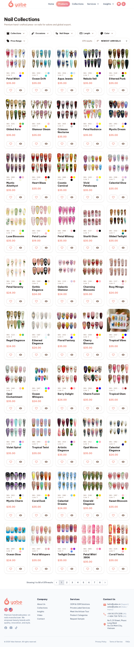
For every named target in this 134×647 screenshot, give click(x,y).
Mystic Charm (14, 501)
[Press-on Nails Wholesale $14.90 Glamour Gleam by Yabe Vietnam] (41, 109)
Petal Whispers (41, 554)
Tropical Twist (40, 447)
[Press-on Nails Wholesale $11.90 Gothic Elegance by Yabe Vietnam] (41, 266)
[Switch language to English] (11, 610)
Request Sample (77, 619)
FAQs (128, 642)
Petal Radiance (92, 129)
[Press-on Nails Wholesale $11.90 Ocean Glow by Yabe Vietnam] (15, 534)
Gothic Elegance (37, 288)
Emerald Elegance (88, 502)
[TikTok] (16, 628)
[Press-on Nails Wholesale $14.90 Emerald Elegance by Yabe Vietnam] (92, 480)
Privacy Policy (100, 642)
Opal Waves (90, 447)
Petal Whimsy (66, 236)
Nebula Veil (90, 78)
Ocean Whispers (37, 395)
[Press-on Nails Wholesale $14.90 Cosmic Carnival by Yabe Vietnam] (67, 162)
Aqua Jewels (65, 78)
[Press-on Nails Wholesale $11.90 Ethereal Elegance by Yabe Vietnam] (41, 320)
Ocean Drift (39, 78)
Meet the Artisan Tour (79, 611)
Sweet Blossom (118, 501)
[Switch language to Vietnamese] (6, 610)
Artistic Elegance (63, 449)
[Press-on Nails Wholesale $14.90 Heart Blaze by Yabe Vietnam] (41, 162)
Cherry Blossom (88, 342)
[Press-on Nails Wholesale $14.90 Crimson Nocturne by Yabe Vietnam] (67, 109)
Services (93, 3)
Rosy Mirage (116, 286)
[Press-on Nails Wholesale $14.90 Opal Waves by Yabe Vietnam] (92, 427)
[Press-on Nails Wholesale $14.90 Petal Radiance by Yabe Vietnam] (92, 109)
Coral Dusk (38, 501)
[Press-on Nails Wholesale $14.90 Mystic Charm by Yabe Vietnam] (15, 480)
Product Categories (79, 615)
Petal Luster (39, 236)
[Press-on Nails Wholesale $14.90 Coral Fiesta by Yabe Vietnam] (118, 534)
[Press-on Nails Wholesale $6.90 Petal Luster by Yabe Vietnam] (41, 216)
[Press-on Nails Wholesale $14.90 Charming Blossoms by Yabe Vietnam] (92, 266)
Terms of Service (116, 642)
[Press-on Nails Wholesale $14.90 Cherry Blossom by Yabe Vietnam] (92, 320)
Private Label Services (80, 608)
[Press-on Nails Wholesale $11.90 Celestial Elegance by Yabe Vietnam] (118, 427)
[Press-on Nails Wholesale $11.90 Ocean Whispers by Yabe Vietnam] (41, 373)
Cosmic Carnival (63, 184)
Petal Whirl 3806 (89, 556)
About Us (41, 604)
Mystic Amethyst (12, 184)
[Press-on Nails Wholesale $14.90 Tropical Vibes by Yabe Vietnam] (118, 320)
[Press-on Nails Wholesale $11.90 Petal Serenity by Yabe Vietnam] (15, 266)
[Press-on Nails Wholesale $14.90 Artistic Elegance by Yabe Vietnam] (67, 427)
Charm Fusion (91, 394)
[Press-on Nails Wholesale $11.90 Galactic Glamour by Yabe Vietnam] (67, 266)
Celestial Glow (117, 182)
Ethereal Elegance (37, 342)
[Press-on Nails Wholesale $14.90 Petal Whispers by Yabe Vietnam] (41, 534)
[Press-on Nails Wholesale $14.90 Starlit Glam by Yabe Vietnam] (92, 216)
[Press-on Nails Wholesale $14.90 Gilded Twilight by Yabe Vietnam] (118, 216)
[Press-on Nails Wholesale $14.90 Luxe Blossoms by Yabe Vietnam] (15, 216)
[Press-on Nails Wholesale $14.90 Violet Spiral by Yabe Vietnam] (15, 427)
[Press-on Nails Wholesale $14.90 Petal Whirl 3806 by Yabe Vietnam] (92, 534)
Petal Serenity (14, 286)
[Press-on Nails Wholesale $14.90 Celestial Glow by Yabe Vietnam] (118, 162)
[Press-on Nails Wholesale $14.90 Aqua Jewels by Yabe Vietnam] (67, 58)
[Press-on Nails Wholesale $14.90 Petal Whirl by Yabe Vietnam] (15, 58)
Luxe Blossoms (15, 236)
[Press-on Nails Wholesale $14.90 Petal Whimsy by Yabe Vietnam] (67, 216)
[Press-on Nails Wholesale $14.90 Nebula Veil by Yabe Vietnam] (92, 58)
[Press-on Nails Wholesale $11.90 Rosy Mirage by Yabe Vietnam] (118, 266)
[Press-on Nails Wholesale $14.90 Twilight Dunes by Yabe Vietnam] (67, 534)
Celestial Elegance (114, 449)
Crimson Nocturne (63, 131)
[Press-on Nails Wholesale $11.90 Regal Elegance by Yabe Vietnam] (15, 320)
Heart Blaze (39, 182)
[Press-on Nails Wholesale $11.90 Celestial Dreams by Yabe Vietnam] (67, 480)
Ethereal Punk (117, 78)
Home (51, 4)
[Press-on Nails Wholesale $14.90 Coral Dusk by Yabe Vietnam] (41, 480)
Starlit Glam (90, 236)
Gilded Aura (13, 129)
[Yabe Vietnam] (17, 4)
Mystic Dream (117, 129)
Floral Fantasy (66, 340)
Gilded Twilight (118, 236)
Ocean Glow (13, 554)
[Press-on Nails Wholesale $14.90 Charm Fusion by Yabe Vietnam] (92, 373)
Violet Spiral (13, 447)
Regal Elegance (15, 340)
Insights (109, 3)
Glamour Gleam (41, 129)
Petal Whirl (12, 78)
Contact (41, 619)
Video (39, 615)
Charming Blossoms (89, 288)
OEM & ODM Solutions (80, 604)
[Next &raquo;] (105, 582)
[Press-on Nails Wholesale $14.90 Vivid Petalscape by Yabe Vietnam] (92, 162)
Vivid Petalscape (90, 184)
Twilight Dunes (66, 554)
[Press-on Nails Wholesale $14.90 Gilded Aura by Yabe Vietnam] (15, 109)
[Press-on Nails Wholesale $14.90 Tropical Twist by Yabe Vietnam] (41, 427)
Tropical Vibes (117, 340)
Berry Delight (66, 394)
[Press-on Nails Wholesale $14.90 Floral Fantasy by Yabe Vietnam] (67, 320)
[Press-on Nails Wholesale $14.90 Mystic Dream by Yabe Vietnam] (118, 109)
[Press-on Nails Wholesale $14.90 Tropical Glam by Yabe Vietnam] (118, 373)
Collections (77, 4)
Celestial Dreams (63, 502)
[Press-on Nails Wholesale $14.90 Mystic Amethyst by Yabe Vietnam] (15, 162)
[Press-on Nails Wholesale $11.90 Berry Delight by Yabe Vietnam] (67, 373)
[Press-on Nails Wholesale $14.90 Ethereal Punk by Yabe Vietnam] (118, 58)
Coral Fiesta (116, 554)
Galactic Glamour (63, 288)
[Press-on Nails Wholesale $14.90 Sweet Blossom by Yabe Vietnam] (118, 480)
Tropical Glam (117, 394)
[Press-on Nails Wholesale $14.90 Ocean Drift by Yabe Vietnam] (41, 58)
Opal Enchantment (14, 395)
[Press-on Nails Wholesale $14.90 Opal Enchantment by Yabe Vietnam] (15, 373)
